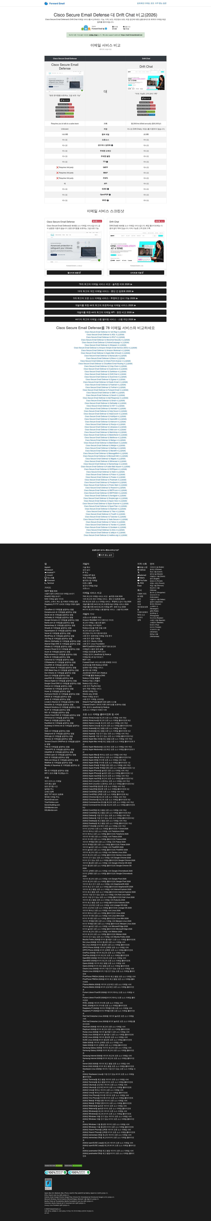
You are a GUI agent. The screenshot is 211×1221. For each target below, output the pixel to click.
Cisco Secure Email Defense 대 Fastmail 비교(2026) (105, 384)
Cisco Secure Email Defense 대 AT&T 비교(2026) (105, 337)
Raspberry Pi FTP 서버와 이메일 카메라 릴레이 (62, 605)
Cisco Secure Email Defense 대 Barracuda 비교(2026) (105, 355)
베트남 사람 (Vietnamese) (154, 635)
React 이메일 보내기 (91, 696)
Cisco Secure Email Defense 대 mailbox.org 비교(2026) (105, 535)
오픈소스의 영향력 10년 (92, 617)
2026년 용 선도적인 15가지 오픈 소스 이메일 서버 (105, 1084)
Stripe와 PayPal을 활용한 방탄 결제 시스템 (99, 702)
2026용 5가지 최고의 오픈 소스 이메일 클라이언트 (108, 1059)
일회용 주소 (49, 789)
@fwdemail (141, 575)
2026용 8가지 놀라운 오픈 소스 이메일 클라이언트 (109, 1022)
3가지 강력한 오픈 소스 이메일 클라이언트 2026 (107, 874)
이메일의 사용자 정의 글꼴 (93, 649)
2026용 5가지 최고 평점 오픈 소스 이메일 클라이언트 (106, 966)
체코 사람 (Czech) (156, 572)
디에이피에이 (142, 612)
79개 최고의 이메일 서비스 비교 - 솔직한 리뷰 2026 (104, 284)
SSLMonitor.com (51, 810)
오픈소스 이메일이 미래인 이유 (95, 709)
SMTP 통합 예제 (51, 591)
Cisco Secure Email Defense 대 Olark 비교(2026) (105, 472)
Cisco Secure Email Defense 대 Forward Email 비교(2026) (105, 390)
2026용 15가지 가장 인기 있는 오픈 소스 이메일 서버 (108, 968)
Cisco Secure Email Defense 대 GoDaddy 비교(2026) (105, 403)
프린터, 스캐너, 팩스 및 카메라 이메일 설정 (61, 601)
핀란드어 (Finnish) (156, 581)
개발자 (86, 563)
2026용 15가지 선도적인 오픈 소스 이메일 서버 (107, 984)
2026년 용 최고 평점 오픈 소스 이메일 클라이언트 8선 (107, 812)
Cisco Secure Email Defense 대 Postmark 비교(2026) (105, 479)
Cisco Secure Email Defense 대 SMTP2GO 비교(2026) (105, 493)
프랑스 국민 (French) (157, 583)
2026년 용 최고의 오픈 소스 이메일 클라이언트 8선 (107, 720)
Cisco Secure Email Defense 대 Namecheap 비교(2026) (105, 464)
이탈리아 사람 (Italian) (157, 599)
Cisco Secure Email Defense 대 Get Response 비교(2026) (105, 398)
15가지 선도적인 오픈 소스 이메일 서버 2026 (105, 905)
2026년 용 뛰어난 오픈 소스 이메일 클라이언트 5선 (107, 757)
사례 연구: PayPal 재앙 (92, 686)
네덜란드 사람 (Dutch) (157, 576)
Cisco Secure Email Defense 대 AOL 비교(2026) (105, 334)
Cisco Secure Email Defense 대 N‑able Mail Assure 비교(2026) (105, 466)
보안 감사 (86, 570)
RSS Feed (140, 584)
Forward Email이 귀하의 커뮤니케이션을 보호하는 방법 (104, 704)
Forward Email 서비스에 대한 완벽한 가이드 (100, 662)
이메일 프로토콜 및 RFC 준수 (94, 651)
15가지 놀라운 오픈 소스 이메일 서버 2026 (103, 847)
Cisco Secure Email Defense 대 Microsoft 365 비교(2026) (105, 456)
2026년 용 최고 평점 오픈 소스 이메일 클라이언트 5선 (109, 742)
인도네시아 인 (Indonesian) (155, 596)
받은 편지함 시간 (51, 786)
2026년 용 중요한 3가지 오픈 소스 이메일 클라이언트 (108, 1127)
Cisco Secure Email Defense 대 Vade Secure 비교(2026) (105, 519)
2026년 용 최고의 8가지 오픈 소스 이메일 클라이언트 (108, 1138)
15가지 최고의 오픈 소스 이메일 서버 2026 (105, 852)
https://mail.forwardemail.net (131, 35)
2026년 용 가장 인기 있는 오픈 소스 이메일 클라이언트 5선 (108, 736)
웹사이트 (65, 100)
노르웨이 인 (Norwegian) (154, 607)
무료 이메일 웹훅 (89, 577)
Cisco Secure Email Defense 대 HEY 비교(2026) (106, 406)
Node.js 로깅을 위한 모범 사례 (94, 628)
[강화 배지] (48, 1184)
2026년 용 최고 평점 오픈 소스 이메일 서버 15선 (104, 728)
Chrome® (51, 580)
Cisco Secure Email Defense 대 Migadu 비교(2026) (105, 458)
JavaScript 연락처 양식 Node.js (95, 673)
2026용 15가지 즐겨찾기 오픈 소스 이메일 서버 (106, 1032)
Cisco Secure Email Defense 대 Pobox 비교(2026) (105, 474)
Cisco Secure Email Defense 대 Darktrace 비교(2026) (105, 371)
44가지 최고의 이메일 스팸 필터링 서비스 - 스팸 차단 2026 (104, 319)
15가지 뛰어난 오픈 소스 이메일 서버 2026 (103, 831)
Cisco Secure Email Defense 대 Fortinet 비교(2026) (105, 387)
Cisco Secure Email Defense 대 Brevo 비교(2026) (105, 358)
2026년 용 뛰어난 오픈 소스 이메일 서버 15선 (105, 754)
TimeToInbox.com (51, 802)
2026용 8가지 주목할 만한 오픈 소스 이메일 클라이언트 (109, 1012)
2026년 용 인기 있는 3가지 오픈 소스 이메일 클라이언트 (108, 1120)
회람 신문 (143, 567)
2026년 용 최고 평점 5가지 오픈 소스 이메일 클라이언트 (108, 1082)
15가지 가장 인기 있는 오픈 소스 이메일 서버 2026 (106, 894)
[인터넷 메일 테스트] (79, 1172)
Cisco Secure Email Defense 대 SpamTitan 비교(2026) (105, 506)
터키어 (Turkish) (155, 627)
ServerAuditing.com (52, 805)
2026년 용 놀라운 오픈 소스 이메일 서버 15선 (106, 770)
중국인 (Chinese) (156, 569)
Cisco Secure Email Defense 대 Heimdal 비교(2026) (105, 408)
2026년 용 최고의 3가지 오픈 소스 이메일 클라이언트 (107, 1113)
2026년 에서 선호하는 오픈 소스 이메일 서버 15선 (106, 781)
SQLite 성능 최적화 (90, 694)
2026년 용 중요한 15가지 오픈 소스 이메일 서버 (106, 1124)
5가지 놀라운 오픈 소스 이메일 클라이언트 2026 (107, 929)
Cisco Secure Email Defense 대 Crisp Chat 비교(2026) (105, 366)
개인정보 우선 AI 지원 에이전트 (95, 633)
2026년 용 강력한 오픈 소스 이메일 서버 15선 (103, 791)
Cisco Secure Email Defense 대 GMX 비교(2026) (105, 392)
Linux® (50, 575)
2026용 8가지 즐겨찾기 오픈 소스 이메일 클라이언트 (108, 1034)
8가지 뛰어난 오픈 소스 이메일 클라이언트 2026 (105, 834)
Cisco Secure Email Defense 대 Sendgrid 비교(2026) (105, 495)
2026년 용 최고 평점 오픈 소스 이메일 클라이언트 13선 (107, 823)
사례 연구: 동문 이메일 (91, 638)
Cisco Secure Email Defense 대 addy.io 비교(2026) (105, 532)
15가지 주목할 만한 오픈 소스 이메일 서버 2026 (104, 841)
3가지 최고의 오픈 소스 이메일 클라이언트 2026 (107, 881)
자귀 (139, 604)
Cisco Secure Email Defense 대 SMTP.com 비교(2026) (105, 490)
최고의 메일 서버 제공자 (92, 625)
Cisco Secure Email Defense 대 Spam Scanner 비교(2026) (105, 503)
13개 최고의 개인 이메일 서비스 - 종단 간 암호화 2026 (104, 291)
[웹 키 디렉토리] (108, 200)
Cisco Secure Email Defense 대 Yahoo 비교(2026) (105, 522)
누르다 (140, 617)
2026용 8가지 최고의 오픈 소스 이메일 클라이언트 (106, 960)
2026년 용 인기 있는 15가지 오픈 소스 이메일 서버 (107, 1116)
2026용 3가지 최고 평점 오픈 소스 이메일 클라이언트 (108, 1066)
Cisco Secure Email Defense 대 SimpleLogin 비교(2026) (106, 498)
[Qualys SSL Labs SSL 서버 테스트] (65, 116)
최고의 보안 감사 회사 (91, 630)
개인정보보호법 (142, 608)
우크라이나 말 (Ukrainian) (155, 630)
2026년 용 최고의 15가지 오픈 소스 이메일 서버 (105, 1111)
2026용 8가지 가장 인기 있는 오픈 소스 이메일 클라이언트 (109, 972)
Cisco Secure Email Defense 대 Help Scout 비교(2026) (105, 411)
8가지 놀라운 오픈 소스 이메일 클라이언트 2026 (105, 849)
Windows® (49, 570)
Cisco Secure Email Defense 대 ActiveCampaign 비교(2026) (105, 342)
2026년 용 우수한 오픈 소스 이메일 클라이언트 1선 (106, 762)
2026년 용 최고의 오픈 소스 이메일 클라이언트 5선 (108, 778)
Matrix (142, 577)
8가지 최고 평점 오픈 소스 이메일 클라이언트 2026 (106, 902)
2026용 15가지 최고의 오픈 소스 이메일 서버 (104, 952)
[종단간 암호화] (108, 189)
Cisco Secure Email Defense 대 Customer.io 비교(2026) (105, 369)
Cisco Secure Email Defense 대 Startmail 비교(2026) (105, 508)
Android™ (51, 572)
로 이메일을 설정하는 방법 (59, 609)
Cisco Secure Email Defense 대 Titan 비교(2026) (105, 511)
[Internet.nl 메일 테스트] (64, 110)
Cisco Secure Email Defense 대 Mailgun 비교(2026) (105, 440)
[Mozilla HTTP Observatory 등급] (65, 113)
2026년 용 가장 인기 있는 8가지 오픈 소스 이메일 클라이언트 (108, 1075)
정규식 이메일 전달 (90, 585)
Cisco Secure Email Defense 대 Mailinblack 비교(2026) (105, 442)
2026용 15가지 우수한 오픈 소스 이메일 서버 (103, 1003)
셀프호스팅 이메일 (90, 580)
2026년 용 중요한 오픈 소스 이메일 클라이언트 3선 (106, 789)
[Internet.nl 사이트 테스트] (64, 107)
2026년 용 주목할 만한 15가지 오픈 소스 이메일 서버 (105, 1100)
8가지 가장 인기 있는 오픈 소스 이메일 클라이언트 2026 (109, 897)
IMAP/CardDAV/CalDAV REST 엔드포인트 (99, 646)
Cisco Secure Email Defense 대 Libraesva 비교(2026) (105, 427)
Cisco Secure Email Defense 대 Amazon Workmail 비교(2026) (105, 350)
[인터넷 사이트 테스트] (56, 1172)
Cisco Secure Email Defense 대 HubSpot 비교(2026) (105, 416)
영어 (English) (155, 578)
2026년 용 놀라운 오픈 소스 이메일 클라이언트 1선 (108, 773)
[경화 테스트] (65, 104)
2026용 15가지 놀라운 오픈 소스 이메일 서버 (108, 1017)
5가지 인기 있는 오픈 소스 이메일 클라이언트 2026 (109, 860)
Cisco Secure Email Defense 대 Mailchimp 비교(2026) (105, 432)
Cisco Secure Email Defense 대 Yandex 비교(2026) (105, 524)
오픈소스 (86, 588)
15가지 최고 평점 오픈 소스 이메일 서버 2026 (107, 889)
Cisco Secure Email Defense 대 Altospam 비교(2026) (105, 345)
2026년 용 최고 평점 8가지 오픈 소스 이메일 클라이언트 (108, 1154)
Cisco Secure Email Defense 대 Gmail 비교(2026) (105, 400)
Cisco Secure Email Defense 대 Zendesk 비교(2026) (105, 527)
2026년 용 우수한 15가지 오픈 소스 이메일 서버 (106, 1095)
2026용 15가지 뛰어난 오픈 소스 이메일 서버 (108, 993)
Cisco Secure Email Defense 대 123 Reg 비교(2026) (105, 332)
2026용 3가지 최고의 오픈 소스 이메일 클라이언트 (106, 955)
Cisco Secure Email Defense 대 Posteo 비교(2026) (105, 477)
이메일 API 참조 (89, 575)
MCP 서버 (87, 659)
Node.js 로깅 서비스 (90, 683)
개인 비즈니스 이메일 (53, 781)
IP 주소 (85, 572)
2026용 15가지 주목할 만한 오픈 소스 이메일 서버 (107, 1008)
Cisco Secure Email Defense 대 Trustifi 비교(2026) (105, 514)
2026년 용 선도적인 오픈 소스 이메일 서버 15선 (107, 746)
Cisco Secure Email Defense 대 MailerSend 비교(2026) (105, 435)
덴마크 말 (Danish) (156, 574)
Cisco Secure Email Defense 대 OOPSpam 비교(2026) (105, 469)
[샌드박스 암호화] (112, 145)
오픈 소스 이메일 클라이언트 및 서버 (101, 714)
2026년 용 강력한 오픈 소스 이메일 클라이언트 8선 (106, 794)
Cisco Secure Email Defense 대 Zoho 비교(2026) (105, 530)
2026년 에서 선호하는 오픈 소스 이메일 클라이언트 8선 (108, 783)
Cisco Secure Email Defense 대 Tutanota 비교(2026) (105, 516)
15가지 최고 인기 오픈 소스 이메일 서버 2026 (106, 884)
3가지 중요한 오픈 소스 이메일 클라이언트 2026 (107, 866)
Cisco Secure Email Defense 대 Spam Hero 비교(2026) (105, 501)
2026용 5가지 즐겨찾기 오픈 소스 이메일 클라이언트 (109, 939)
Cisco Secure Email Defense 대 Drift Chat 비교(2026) (105, 374)
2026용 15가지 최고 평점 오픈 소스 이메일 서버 (104, 963)
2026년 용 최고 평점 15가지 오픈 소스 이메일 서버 (106, 1079)
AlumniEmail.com (51, 799)
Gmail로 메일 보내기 (53, 596)
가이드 (48, 587)
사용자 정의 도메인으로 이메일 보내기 (59, 593)
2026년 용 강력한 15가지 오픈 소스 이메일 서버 (107, 1129)
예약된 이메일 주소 (52, 797)
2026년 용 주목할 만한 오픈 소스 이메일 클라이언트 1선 (109, 768)
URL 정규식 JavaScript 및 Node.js (96, 707)
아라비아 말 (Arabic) (157, 567)
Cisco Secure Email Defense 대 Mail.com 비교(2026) (105, 429)
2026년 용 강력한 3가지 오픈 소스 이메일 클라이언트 (109, 1132)
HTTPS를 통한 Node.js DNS (94, 675)
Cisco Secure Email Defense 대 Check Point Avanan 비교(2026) (105, 361)
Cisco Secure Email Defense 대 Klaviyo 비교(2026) (105, 424)
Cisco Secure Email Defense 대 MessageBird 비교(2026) (105, 453)
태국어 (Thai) (154, 625)
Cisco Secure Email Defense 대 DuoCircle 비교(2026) (106, 376)
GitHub (143, 570)
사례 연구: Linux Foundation (94, 643)
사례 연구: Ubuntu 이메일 (92, 641)
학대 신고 (141, 614)
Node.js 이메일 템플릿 (91, 678)
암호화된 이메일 (143, 3)
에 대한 (140, 596)
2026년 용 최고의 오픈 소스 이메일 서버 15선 (104, 717)
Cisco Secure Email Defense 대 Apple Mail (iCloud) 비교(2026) (105, 353)
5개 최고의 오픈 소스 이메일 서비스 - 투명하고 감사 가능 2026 (104, 298)
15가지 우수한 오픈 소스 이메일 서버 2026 (102, 836)
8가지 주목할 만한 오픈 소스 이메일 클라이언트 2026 (106, 844)
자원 (47, 777)
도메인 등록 (49, 791)
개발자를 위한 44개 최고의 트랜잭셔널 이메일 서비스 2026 (104, 305)
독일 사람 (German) (157, 585)
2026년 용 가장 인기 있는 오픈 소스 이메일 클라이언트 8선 (108, 818)
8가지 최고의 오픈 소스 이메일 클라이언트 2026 (107, 855)
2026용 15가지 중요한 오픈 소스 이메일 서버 (104, 942)
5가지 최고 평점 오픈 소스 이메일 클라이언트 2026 (109, 892)
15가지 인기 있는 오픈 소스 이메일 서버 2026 (107, 857)
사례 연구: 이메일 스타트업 (93, 699)
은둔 (152, 3)
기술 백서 (86, 567)
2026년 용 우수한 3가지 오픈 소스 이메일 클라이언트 (108, 1098)
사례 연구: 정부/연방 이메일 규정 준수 (97, 636)
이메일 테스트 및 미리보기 (93, 657)
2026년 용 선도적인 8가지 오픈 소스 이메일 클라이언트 (107, 1087)
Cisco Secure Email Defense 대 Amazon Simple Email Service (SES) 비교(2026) (105, 347)
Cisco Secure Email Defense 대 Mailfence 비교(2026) (105, 437)
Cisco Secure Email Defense (64, 66)
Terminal (50, 583)
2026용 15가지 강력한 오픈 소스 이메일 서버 (106, 947)
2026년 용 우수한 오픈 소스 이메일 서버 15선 (104, 760)
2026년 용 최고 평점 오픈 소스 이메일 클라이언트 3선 (107, 731)
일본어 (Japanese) (156, 602)
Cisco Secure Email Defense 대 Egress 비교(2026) (105, 379)
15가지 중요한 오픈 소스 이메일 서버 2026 (107, 863)
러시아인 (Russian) (156, 618)
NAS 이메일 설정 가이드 (54, 599)
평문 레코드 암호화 (54, 794)
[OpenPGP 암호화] (110, 194)
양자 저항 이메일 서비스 (92, 688)
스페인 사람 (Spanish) (157, 620)
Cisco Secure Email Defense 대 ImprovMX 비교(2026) (106, 419)
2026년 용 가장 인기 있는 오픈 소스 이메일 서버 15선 (106, 733)
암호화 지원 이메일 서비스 (93, 667)
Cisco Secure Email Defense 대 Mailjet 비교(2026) (105, 445)
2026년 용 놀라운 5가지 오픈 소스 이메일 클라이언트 (107, 1108)
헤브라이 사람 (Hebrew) (155, 589)
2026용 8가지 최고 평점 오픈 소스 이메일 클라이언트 (109, 980)
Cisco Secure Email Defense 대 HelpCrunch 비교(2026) (105, 413)
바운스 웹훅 (87, 583)
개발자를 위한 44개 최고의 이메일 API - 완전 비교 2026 (104, 312)
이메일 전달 (93, 35)
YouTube (143, 580)
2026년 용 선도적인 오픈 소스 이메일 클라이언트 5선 (109, 750)
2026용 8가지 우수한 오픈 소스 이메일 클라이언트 (105, 1005)
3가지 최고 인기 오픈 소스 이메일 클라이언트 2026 (108, 886)
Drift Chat (146, 66)
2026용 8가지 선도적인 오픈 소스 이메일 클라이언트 (108, 988)
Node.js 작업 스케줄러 (91, 680)
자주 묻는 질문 (160, 3)
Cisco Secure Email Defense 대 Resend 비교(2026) (105, 487)
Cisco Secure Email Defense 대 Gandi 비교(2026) (105, 395)
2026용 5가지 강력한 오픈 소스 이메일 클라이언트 (105, 1045)
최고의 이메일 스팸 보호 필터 (94, 622)
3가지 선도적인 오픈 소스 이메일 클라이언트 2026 (105, 828)
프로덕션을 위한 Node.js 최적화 (95, 665)
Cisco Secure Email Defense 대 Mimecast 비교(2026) (105, 461)
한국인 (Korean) (155, 604)
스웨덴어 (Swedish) (156, 622)
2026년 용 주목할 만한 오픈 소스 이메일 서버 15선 (107, 765)
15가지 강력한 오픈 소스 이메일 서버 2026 (108, 871)
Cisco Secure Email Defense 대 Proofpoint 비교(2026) (105, 482)
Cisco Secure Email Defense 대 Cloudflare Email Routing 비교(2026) (105, 363)
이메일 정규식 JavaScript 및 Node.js (97, 654)
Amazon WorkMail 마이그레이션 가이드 (98, 620)
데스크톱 (50, 577)
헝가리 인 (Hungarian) (157, 592)
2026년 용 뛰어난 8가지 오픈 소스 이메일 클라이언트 (105, 1092)
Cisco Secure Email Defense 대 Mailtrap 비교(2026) (105, 448)
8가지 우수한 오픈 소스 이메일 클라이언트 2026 (104, 839)
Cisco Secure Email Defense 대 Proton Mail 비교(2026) (105, 485)
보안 (139, 599)
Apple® (47, 567)
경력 (139, 620)
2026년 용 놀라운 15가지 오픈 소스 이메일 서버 (105, 1105)
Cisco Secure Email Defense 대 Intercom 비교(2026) (105, 421)
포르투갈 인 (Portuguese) (154, 614)
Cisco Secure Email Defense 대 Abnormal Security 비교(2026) (105, 340)
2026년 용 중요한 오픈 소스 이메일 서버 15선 (104, 786)
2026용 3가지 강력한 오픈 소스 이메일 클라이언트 (108, 950)
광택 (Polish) (154, 611)
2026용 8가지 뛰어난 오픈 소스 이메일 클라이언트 (109, 998)
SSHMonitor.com (51, 807)
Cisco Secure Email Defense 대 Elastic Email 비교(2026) (105, 382)
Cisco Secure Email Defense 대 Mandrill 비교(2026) (105, 450)
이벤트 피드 (142, 593)
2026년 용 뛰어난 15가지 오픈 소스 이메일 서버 (103, 1090)
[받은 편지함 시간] (107, 161)
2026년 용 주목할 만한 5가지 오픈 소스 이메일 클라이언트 (107, 1103)
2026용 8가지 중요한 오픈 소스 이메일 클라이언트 (106, 944)
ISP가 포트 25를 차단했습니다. (57, 773)
